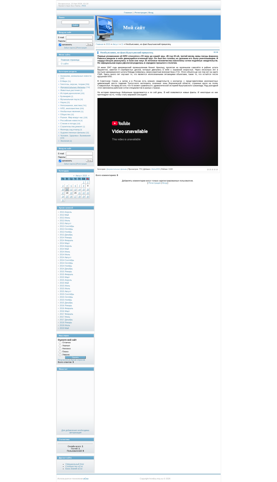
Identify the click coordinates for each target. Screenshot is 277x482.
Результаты (63, 360)
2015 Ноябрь (66, 300)
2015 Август (65, 291)
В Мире (63, 81)
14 (79, 189)
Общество (65, 114)
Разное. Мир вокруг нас (71, 117)
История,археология (70, 93)
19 (71, 193)
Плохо (65, 351)
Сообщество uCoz (74, 466)
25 (67, 196)
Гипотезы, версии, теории (72, 84)
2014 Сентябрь (67, 260)
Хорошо (66, 345)
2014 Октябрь (66, 263)
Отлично (66, 342)
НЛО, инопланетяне (69, 108)
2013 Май (64, 215)
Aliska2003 (155, 169)
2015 (108, 44)
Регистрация (141, 13)
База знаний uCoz (74, 468)
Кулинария (65, 96)
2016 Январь (66, 305)
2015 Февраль (66, 274)
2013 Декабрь (66, 235)
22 (84, 193)
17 (63, 193)
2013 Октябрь (66, 229)
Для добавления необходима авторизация (75, 431)
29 (84, 196)
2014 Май (64, 249)
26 (71, 196)
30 (88, 196)
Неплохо (66, 348)
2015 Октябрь (66, 297)
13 (75, 189)
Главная (128, 13)
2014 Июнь (65, 252)
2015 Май (64, 283)
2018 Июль (65, 325)
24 (63, 196)
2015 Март (65, 277)
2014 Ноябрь (66, 266)
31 (63, 200)
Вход (150, 13)
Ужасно (66, 354)
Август (115, 44)
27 (75, 196)
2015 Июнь (65, 286)
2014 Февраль (66, 240)
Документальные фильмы (72, 87)
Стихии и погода (68, 123)
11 (67, 189)
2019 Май (64, 328)
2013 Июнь (65, 218)
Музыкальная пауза (69, 99)
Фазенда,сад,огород (69, 129)
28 (79, 196)
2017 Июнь (65, 317)
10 (63, 189)
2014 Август (65, 257)
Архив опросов (78, 360)
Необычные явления (70, 111)
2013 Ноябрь (66, 232)
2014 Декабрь (66, 269)
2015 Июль (65, 288)
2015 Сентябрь (67, 294)
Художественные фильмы (72, 132)
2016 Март (65, 311)
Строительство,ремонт (71, 126)
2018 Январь (66, 322)
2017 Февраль (66, 314)
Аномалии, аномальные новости (75, 76)
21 (79, 193)
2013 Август (65, 223)
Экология (64, 141)
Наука (63, 102)
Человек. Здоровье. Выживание (75, 135)
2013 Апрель (66, 212)
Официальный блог (74, 464)
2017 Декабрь (66, 320)
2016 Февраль (66, 308)
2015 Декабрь (66, 303)
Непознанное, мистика (71, 105)
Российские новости (70, 120)
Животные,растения (70, 90)
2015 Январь (66, 271)
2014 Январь (66, 237)
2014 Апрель (66, 246)
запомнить (67, 45)
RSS (84, 6)
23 (88, 193)
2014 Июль (65, 254)
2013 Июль (65, 220)
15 (84, 189)
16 (88, 189)
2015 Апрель (66, 280)
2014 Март (65, 243)
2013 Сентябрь (67, 226)
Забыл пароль (69, 48)
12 (71, 189)
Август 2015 (81, 175)
